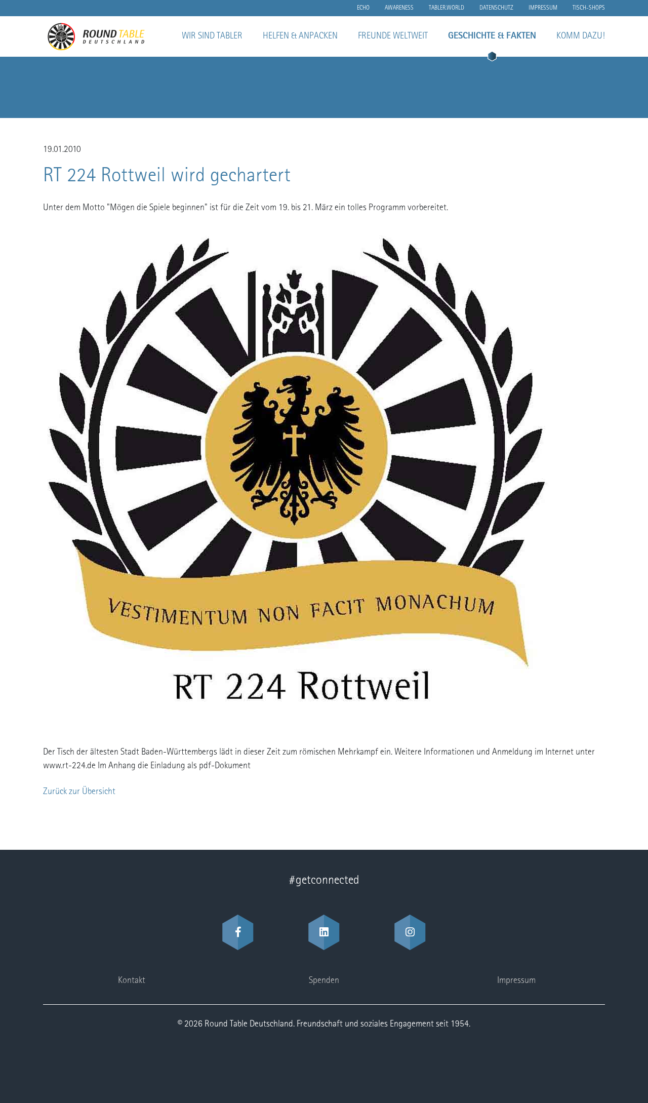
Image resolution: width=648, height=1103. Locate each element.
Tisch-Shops (589, 8)
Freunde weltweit (393, 36)
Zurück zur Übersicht (79, 792)
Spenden (324, 981)
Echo (363, 8)
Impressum (543, 8)
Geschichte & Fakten (492, 36)
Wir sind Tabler (212, 36)
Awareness (399, 8)
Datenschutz (496, 8)
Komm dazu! (580, 36)
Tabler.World (446, 8)
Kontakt (131, 981)
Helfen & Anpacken (300, 36)
